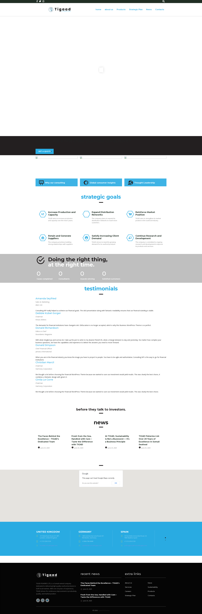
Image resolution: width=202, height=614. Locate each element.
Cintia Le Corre (44, 379)
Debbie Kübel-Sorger (48, 313)
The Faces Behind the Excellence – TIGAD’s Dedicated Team (49, 439)
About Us (128, 583)
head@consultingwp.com (49, 545)
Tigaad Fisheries (104, 610)
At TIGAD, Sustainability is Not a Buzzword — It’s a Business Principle (117, 439)
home (98, 9)
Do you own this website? (90, 483)
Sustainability (153, 587)
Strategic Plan (136, 9)
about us (109, 9)
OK (116, 483)
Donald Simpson (46, 345)
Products (121, 9)
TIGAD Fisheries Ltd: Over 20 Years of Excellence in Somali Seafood (149, 440)
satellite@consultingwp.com (92, 545)
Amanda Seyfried (46, 298)
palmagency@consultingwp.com (135, 545)
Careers (128, 591)
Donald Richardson (47, 327)
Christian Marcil (45, 362)
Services (128, 587)
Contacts (159, 9)
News (149, 9)
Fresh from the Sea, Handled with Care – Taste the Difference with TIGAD (82, 440)
